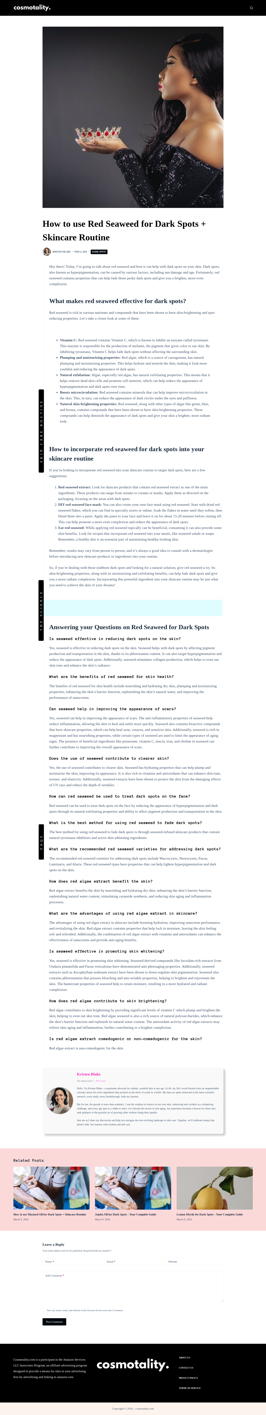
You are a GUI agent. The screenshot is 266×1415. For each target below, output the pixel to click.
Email (111, 1261)
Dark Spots (99, 252)
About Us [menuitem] (184, 1357)
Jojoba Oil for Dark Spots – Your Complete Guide (125, 1214)
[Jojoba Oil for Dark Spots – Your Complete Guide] (133, 1188)
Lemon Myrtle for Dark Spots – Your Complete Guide (210, 1214)
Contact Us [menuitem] (186, 1368)
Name (49, 1261)
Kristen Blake (89, 1074)
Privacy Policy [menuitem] (188, 1378)
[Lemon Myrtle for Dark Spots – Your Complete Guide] (215, 1188)
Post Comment (54, 1321)
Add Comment (54, 1275)
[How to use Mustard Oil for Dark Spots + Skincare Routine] (51, 1188)
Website (172, 1261)
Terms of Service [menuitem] (190, 1388)
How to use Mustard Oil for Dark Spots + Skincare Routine (49, 1214)
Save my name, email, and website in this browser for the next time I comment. (85, 1310)
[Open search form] (251, 8)
